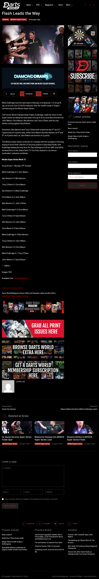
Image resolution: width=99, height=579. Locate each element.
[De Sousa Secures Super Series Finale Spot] (17, 427)
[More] (54, 93)
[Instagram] (90, 5)
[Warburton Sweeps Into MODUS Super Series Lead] (50, 427)
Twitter (75, 523)
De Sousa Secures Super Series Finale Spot (82, 123)
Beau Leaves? (73, 128)
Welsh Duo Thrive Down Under (79, 132)
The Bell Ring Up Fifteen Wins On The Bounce (81, 541)
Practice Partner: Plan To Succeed (47, 546)
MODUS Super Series (18, 19)
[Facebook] (85, 5)
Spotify (61, 523)
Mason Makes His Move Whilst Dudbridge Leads (79, 409)
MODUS (5, 19)
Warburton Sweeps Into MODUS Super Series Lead (49, 438)
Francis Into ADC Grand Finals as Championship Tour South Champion (81, 553)
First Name (73, 151)
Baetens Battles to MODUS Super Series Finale (79, 438)
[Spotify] (55, 524)
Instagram (46, 523)
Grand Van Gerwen (9, 409)
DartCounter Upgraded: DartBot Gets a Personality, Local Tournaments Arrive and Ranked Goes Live (49, 536)
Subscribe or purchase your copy (15, 296)
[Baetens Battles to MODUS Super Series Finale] (82, 427)
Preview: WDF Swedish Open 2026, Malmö (80, 535)
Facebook (30, 523)
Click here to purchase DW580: (12, 288)
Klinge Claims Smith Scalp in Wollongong (78, 137)
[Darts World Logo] (11, 5)
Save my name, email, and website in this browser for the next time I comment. (31, 499)
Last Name (72, 162)
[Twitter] (94, 5)
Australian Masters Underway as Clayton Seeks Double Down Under (14, 548)
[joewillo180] (8, 386)
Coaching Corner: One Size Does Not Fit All (49, 551)
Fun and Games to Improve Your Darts (48, 542)
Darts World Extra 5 (21, 278)
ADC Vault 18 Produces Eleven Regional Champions (82, 547)
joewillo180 (20, 381)
